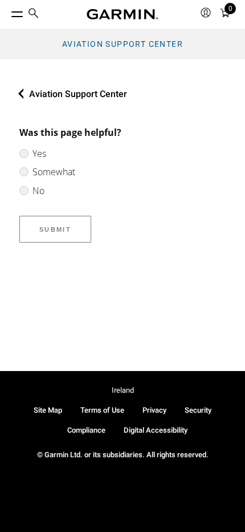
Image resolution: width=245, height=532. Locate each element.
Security (198, 410)
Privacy (154, 410)
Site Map (48, 410)
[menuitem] (33, 14)
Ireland (123, 390)
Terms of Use (102, 410)
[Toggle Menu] (7, 11)
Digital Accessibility (155, 430)
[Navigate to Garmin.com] (122, 14)
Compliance (86, 430)
